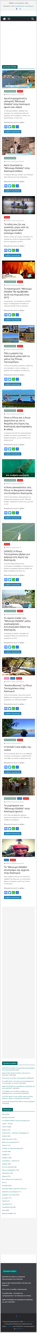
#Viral (4, 1114)
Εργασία (4, 1164)
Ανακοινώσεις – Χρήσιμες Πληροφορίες (14, 1133)
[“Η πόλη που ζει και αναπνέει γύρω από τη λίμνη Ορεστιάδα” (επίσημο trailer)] (18, 205)
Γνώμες (4, 1145)
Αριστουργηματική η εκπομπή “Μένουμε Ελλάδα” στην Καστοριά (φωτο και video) (17, 103)
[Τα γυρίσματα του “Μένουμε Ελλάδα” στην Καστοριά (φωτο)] (18, 786)
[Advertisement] (18, 46)
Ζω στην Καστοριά (8, 1167)
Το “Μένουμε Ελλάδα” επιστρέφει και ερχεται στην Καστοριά (16, 869)
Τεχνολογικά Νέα (7, 1207)
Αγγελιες (4, 1130)
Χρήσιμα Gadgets (7, 1213)
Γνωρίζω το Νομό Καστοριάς (11, 1148)
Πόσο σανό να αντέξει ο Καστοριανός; (14, 1078)
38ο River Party (7, 1117)
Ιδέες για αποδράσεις (8, 1170)
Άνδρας (4, 1136)
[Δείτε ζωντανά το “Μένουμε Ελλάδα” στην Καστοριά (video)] (18, 146)
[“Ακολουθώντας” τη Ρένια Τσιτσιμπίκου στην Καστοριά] (18, 666)
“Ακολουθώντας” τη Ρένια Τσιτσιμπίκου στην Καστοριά (18, 688)
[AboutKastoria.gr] (4, 19)
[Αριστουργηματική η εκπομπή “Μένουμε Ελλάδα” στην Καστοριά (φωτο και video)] (18, 79)
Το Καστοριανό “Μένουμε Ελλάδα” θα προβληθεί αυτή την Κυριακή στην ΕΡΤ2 (18, 293)
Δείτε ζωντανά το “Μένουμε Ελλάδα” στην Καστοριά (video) (17, 168)
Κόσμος (4, 1176)
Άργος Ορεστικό (7, 1139)
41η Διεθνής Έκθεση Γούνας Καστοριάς (14, 1120)
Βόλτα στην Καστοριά (10, 91)
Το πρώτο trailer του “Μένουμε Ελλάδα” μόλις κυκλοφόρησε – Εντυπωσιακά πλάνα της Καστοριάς (17, 623)
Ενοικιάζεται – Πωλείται (9, 1161)
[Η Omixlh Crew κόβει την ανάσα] (18, 728)
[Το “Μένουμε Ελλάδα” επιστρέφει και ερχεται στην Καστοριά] (18, 848)
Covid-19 (5, 1127)
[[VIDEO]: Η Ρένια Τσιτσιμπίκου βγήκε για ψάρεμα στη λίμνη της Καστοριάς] (18, 532)
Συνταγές (5, 1198)
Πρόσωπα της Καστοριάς (10, 1192)
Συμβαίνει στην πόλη (9, 1195)
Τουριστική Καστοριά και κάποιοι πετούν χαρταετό (18, 1101)
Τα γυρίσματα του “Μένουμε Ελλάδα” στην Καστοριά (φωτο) (17, 808)
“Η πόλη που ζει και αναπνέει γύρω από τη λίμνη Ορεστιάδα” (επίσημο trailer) (16, 229)
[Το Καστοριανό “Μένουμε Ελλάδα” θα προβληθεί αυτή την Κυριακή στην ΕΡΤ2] (18, 270)
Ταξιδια (4, 1201)
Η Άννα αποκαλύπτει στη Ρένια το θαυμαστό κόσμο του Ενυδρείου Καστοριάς (18, 490)
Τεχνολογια (5, 1204)
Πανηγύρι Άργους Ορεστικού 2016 (13, 1188)
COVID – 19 (5, 1124)
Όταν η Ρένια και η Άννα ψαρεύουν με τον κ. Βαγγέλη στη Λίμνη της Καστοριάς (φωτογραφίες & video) (18, 423)
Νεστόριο (5, 1185)
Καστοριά (20, 91)
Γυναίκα (7, 678)
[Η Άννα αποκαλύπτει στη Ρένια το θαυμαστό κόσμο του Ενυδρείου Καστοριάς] (18, 468)
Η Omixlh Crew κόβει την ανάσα (17, 748)
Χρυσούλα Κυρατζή (19, 94)
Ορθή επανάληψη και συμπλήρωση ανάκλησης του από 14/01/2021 (22, 7)
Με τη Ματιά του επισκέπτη (11, 1179)
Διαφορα (4, 1154)
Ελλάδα (12, 678)
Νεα (3, 1182)
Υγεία (4, 1210)
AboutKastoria (17, 547)
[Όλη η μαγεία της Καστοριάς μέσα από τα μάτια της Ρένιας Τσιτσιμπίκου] (18, 334)
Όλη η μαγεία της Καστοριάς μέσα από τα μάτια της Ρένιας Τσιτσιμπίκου (17, 358)
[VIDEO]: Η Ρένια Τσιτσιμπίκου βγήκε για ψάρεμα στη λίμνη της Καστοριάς (17, 556)
